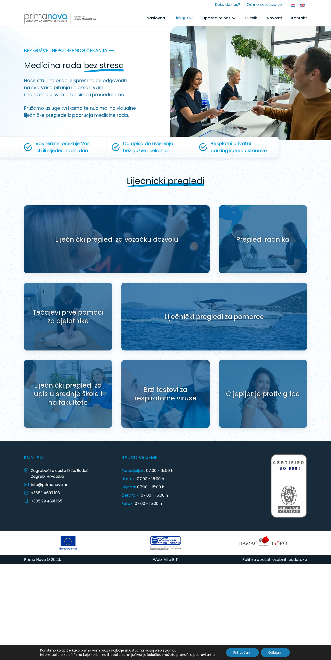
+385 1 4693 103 (45, 493)
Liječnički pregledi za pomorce (214, 316)
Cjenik (251, 18)
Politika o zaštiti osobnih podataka (274, 559)
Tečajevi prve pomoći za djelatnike (68, 317)
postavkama (204, 654)
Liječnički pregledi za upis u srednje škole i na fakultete (68, 394)
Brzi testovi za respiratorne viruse (165, 394)
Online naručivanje (264, 4)
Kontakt (299, 18)
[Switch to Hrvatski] (293, 5)
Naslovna (156, 18)
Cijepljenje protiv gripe (263, 393)
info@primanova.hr (49, 484)
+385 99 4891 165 (46, 501)
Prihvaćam (242, 652)
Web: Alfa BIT (165, 559)
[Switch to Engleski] (302, 5)
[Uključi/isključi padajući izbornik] (191, 18)
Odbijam (275, 652)
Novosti (274, 18)
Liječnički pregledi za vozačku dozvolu (116, 239)
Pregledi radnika (263, 239)
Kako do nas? (227, 4)
